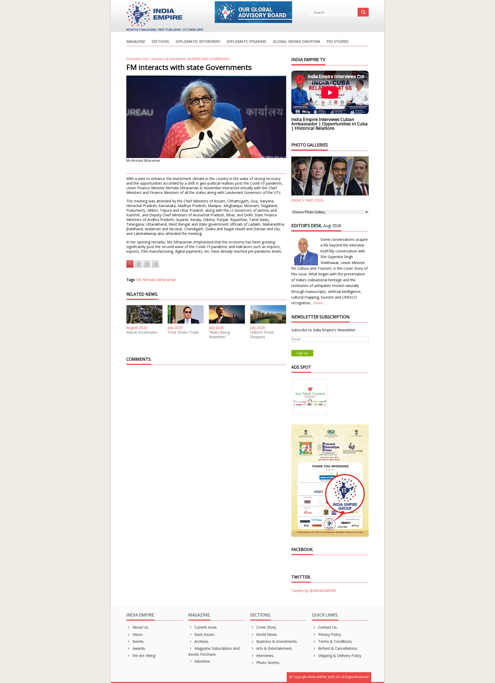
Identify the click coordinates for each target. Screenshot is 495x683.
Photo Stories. (267, 662)
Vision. (137, 634)
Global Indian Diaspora (296, 42)
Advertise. (202, 661)
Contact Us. (327, 627)
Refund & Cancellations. (337, 648)
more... (319, 302)
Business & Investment (168, 59)
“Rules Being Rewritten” (219, 334)
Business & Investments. (276, 641)
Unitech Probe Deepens (262, 334)
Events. (137, 641)
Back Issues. (204, 634)
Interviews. (264, 655)
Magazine (135, 42)
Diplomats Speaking (246, 42)
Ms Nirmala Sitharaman (156, 279)
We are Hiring (143, 655)
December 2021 (138, 59)
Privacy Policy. (329, 634)
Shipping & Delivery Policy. (339, 655)
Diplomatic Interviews (198, 42)
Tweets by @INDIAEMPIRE (313, 590)
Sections (160, 42)
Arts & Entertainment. (273, 648)
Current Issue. (205, 627)
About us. (140, 627)
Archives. (201, 641)
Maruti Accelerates (142, 332)
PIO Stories (338, 42)
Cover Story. (266, 627)
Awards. (138, 648)
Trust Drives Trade (183, 332)
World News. (266, 634)
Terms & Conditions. (334, 641)
